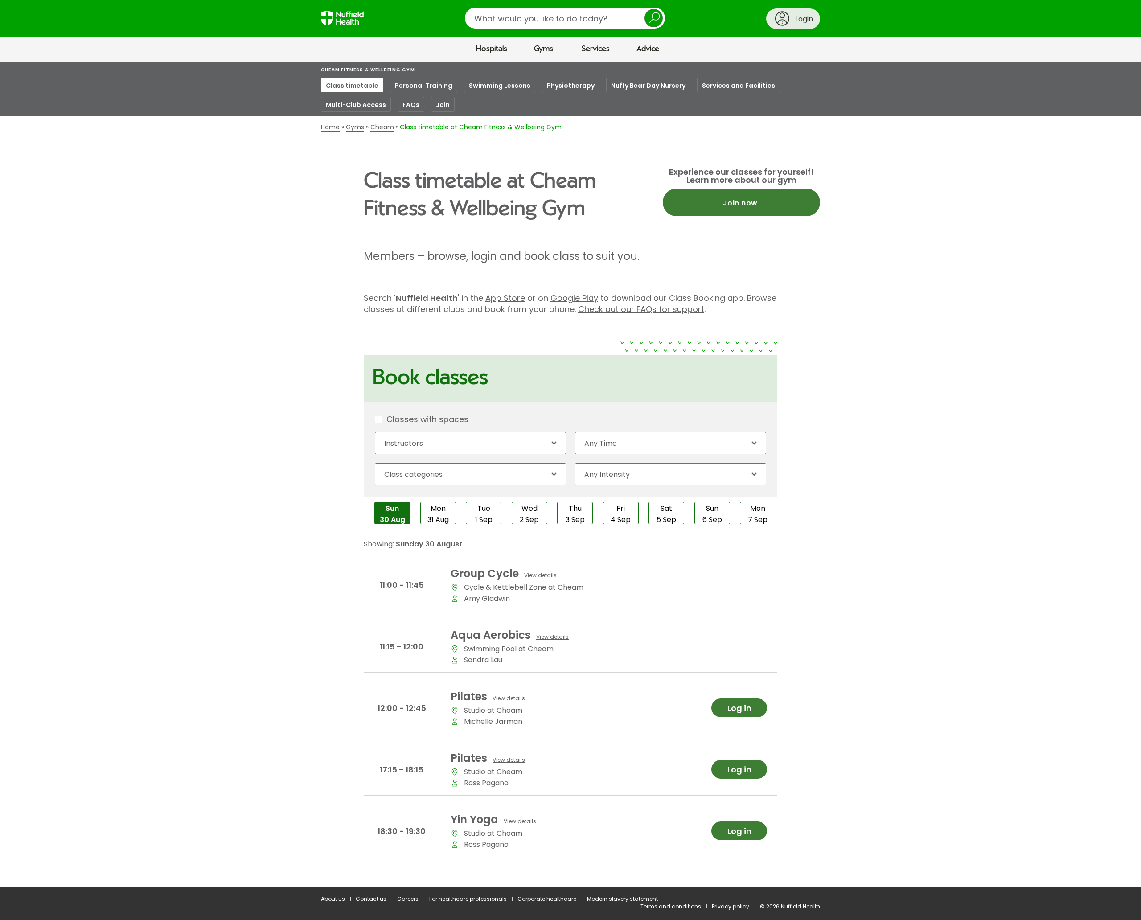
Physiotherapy (571, 85)
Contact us (371, 899)
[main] (570, 474)
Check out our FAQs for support (641, 309)
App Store (505, 298)
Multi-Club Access (356, 104)
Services (596, 49)
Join (443, 104)
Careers (408, 899)
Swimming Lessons (499, 85)
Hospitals (491, 49)
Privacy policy (730, 906)
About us (333, 899)
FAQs (410, 104)
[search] (565, 18)
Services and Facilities (738, 85)
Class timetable (352, 85)
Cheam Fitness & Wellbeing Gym (368, 69)
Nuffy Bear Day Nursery (648, 85)
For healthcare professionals (468, 899)
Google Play (574, 298)
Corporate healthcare (546, 899)
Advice (647, 49)
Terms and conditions (670, 906)
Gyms (543, 49)
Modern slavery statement (622, 899)
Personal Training (423, 85)
